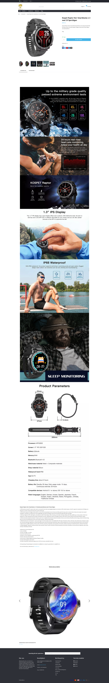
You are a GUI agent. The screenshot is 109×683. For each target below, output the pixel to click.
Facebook (76, 661)
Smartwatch (23, 14)
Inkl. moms (25, 1)
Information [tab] (23, 70)
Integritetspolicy (58, 661)
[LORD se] (20, 6)
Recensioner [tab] (31, 70)
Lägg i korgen (79, 39)
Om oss (56, 673)
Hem (19, 14)
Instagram (76, 662)
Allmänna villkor (58, 664)
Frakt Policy (57, 667)
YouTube (75, 664)
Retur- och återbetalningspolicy (60, 669)
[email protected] (43, 664)
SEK (30, 1)
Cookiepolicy (57, 662)
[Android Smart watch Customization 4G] (54, 606)
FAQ (56, 674)
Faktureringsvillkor (58, 666)
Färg (63, 31)
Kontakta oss (36, 546)
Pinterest (76, 666)
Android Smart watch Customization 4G (27, 642)
